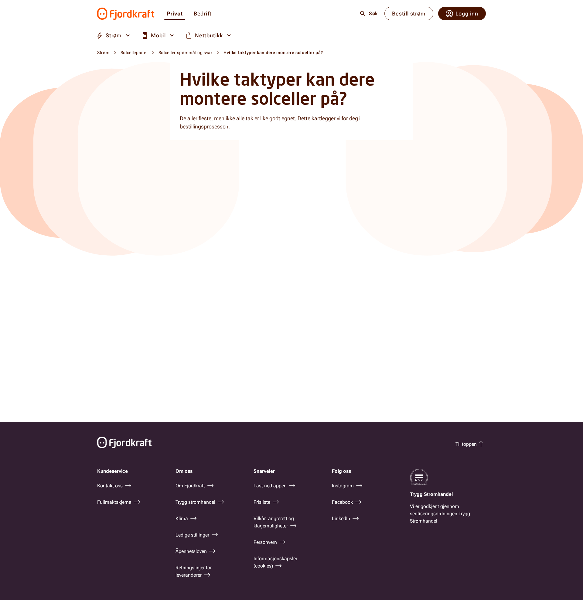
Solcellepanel (134, 52)
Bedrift (203, 14)
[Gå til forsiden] (126, 14)
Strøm (103, 52)
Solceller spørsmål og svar (186, 52)
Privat (175, 14)
